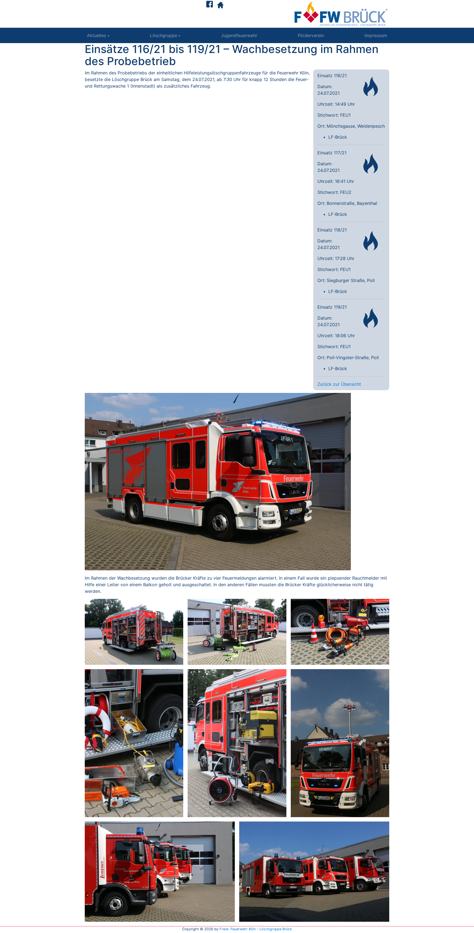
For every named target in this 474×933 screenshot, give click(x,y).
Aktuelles (96, 35)
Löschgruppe (163, 35)
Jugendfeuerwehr (239, 35)
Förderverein (311, 35)
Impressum (376, 35)
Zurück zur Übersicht (339, 384)
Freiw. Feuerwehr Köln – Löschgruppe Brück (255, 929)
